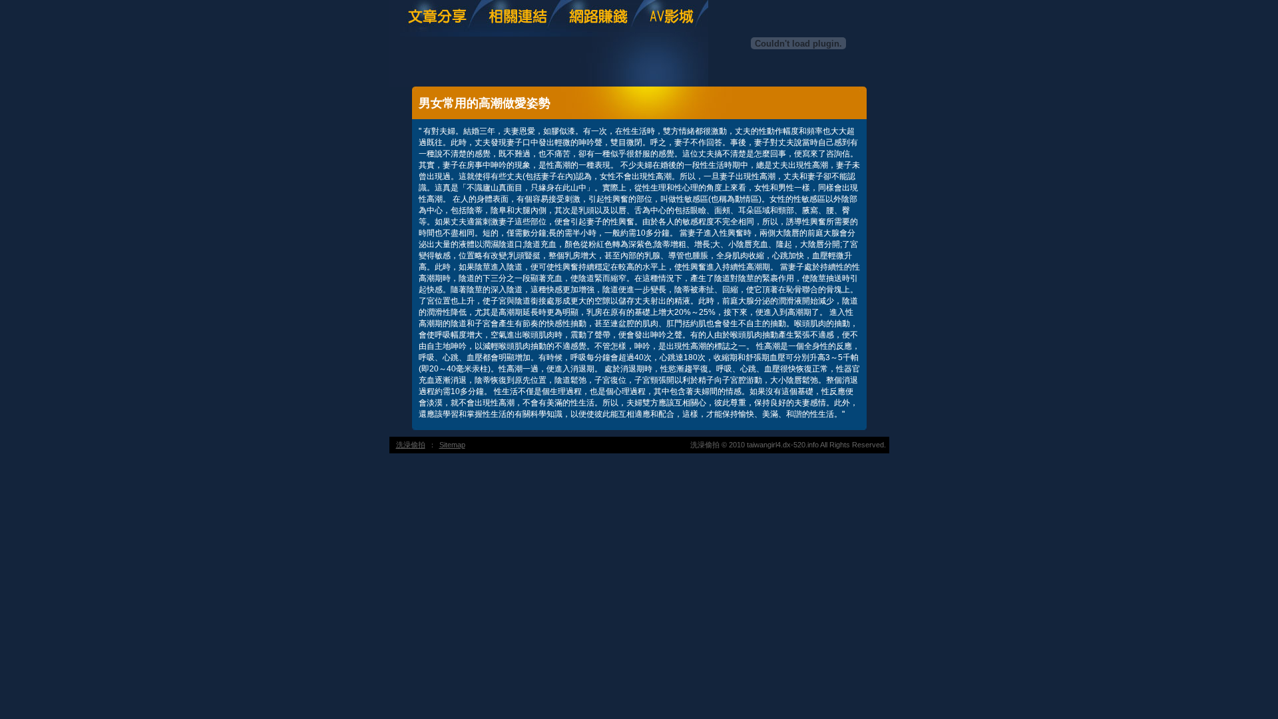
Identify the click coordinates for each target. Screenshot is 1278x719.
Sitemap (452, 445)
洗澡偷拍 (410, 445)
